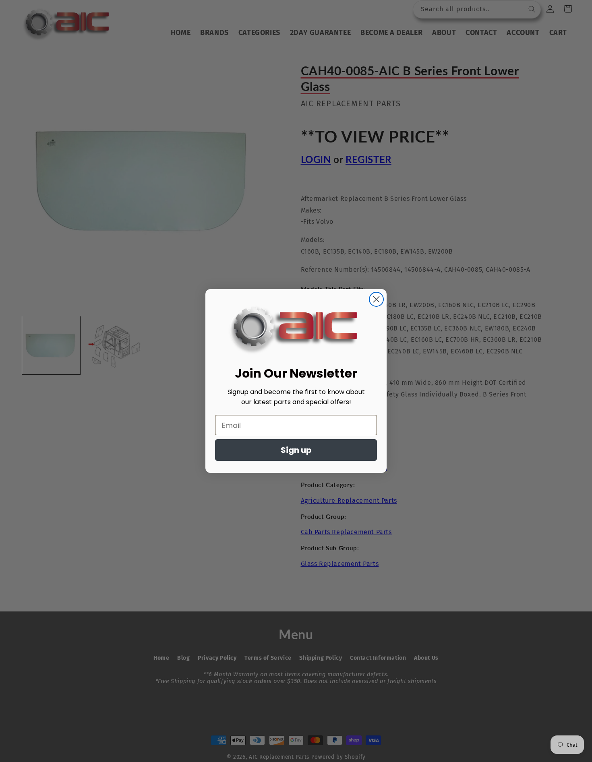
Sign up (296, 450)
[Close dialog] (376, 299)
